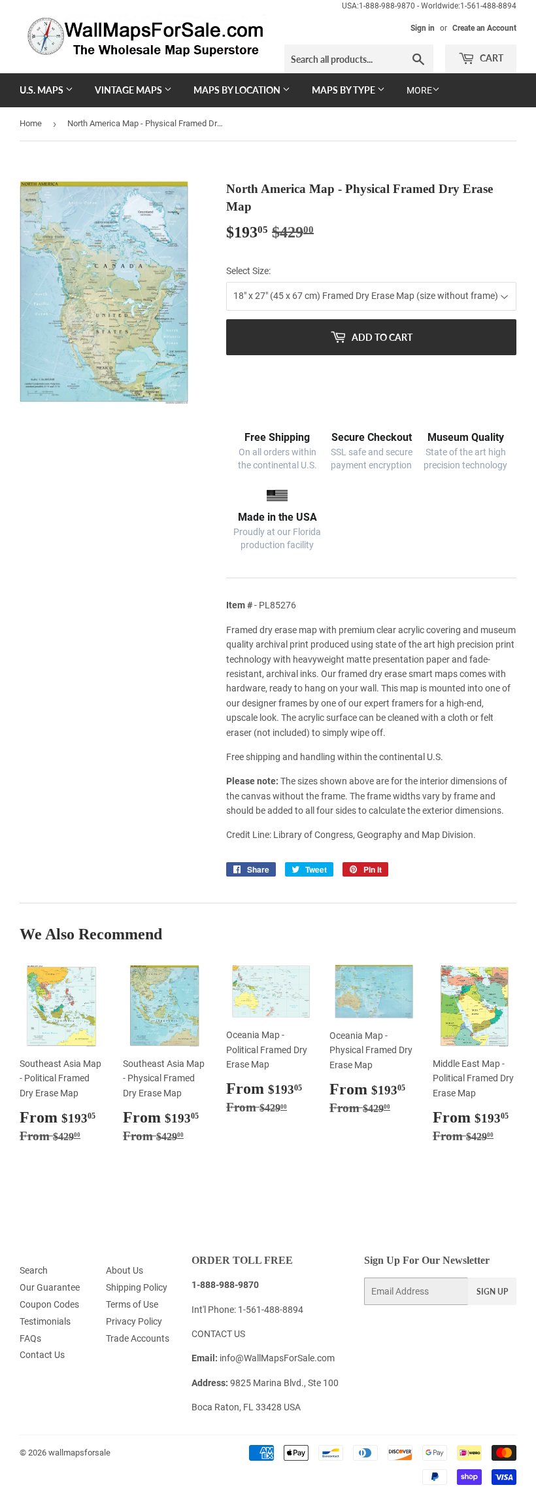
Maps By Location (237, 90)
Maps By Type (344, 90)
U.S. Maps (42, 90)
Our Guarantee (50, 1287)
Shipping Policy (136, 1287)
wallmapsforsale (79, 1452)
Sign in (422, 28)
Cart (490, 57)
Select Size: (248, 271)
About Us (124, 1270)
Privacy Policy (134, 1321)
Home (31, 123)
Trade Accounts (137, 1338)
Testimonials (45, 1321)
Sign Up (492, 1292)
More (419, 90)
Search (34, 1270)
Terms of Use (132, 1304)
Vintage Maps (129, 90)
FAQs (30, 1338)
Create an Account (484, 28)
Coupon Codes (49, 1304)
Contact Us (42, 1355)
